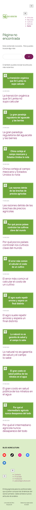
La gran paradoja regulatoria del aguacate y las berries (17, 135)
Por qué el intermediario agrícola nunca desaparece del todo (17, 428)
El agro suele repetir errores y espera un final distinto (14, 318)
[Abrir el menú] (31, 6)
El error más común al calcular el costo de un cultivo (15, 281)
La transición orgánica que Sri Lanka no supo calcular (16, 98)
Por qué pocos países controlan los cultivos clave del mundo (16, 244)
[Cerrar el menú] (25, 13)
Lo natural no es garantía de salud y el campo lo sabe (17, 354)
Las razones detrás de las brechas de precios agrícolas (18, 208)
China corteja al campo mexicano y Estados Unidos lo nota (16, 171)
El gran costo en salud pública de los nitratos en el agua (18, 391)
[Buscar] (28, 56)
